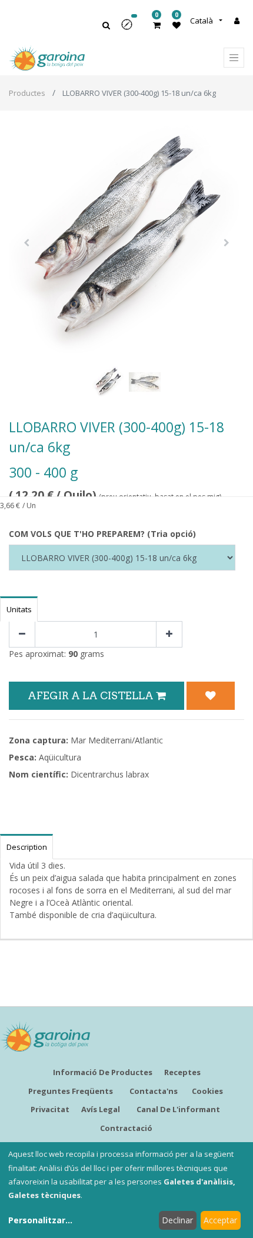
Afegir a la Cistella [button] (92, 695)
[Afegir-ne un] (169, 634)
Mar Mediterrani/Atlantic (117, 740)
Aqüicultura (60, 757)
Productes (27, 93)
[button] (130, 28)
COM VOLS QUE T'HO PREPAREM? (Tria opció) (102, 533)
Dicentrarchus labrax (110, 774)
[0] (156, 25)
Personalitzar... (40, 1220)
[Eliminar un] (22, 634)
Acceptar (220, 1220)
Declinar (177, 1220)
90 (73, 653)
